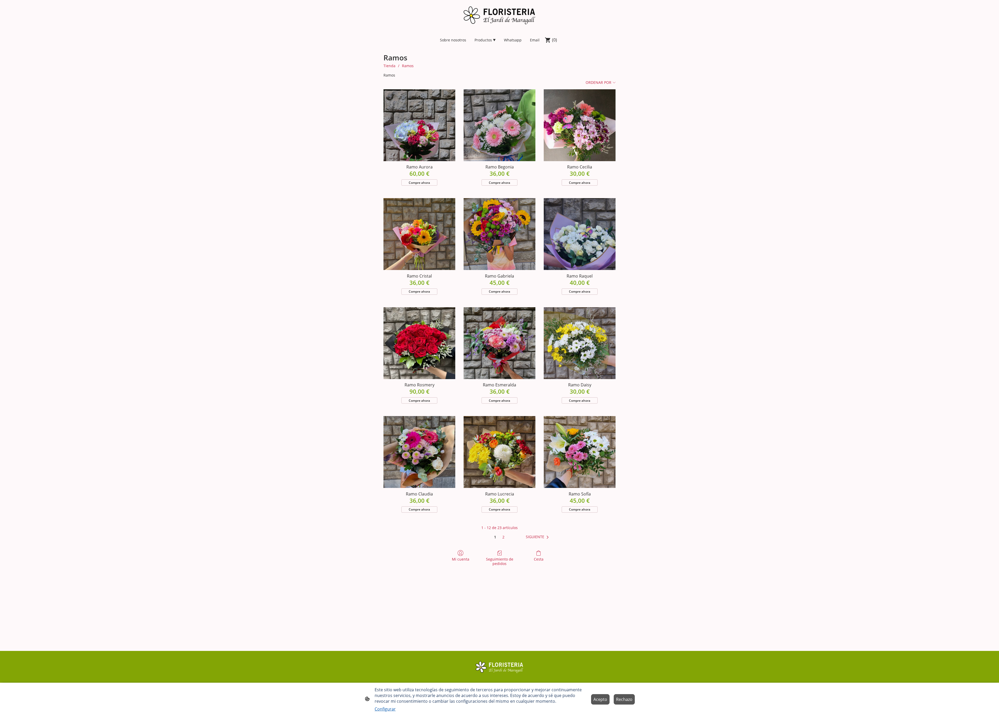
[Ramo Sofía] (580, 452)
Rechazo (624, 699)
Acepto (600, 699)
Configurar (385, 709)
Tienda (389, 65)
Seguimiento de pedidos (499, 561)
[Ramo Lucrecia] (499, 452)
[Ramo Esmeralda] (499, 343)
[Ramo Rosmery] (419, 343)
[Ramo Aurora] (419, 125)
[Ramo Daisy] (580, 343)
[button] (538, 536)
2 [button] (503, 537)
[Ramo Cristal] (419, 234)
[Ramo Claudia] (419, 452)
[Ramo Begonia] (499, 125)
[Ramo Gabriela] (499, 234)
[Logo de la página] (499, 15)
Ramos (408, 65)
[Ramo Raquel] (580, 234)
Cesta (538, 559)
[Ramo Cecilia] (580, 125)
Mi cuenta (460, 559)
